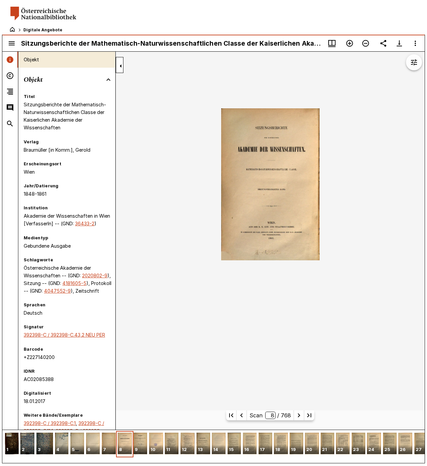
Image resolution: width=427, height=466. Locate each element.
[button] (12, 444)
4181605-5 (74, 283)
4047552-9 (57, 291)
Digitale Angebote (42, 29)
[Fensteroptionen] (415, 43)
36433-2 (84, 223)
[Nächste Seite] (299, 415)
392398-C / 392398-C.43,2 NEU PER (64, 335)
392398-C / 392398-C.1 (50, 423)
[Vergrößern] (350, 43)
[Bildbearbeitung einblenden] (414, 62)
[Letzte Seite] (309, 415)
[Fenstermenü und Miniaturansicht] (332, 43)
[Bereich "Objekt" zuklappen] (108, 79)
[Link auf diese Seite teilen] (383, 43)
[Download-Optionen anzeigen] (399, 43)
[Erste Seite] (231, 415)
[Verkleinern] (366, 43)
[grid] (213, 446)
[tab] (10, 60)
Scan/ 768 (270, 415)
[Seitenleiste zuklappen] (121, 66)
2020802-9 (94, 275)
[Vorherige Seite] (241, 415)
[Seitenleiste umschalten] (12, 43)
